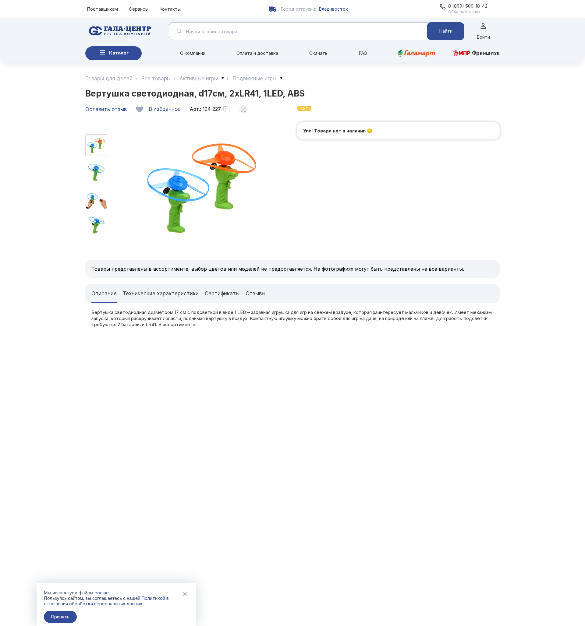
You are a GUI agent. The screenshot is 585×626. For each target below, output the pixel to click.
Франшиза (486, 53)
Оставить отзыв (106, 109)
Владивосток (333, 9)
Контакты (170, 9)
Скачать (318, 53)
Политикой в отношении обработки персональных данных (106, 601)
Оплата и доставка (257, 53)
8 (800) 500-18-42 (468, 6)
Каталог (119, 53)
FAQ (363, 53)
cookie (101, 593)
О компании (192, 53)
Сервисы (138, 9)
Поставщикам (102, 9)
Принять (60, 617)
